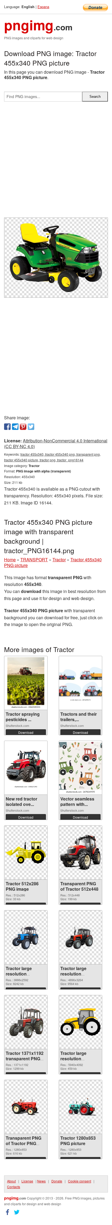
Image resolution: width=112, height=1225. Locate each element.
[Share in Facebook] (7, 426)
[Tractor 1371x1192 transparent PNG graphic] (26, 1022)
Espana (43, 6)
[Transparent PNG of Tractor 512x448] (80, 852)
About (11, 1181)
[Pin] (23, 426)
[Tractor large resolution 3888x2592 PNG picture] (26, 937)
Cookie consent (79, 1181)
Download (25, 732)
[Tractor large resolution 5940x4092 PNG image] (80, 1022)
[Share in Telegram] (15, 426)
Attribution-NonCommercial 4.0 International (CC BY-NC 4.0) (55, 443)
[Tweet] (31, 426)
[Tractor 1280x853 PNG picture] (80, 1107)
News (41, 1181)
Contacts (13, 1186)
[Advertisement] (56, 162)
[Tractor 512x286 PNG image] (26, 852)
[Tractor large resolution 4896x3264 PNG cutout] (80, 937)
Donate (56, 1181)
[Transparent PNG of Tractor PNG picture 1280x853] (26, 1107)
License (27, 1181)
